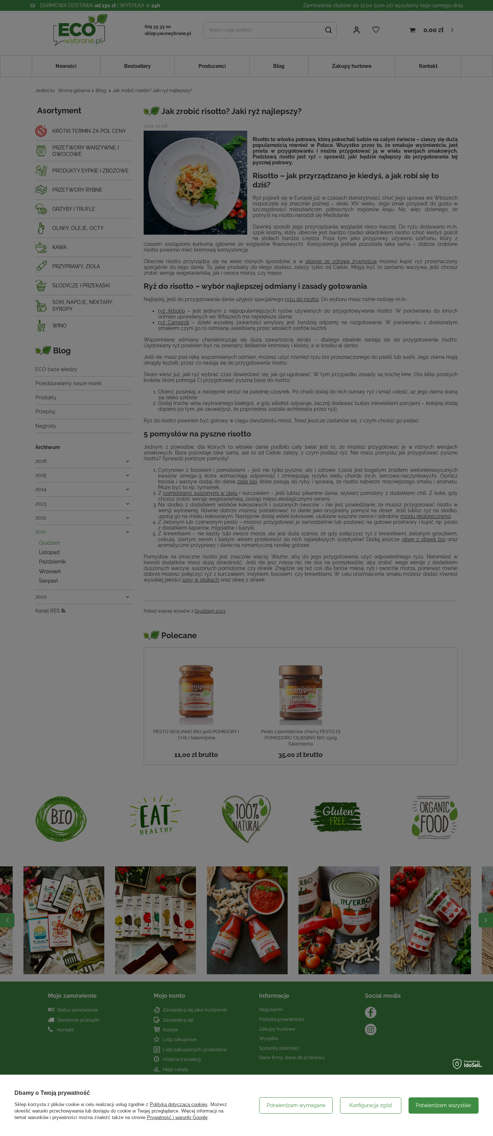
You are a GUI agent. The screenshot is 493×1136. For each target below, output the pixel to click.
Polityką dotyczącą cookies (179, 1104)
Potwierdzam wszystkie (443, 1105)
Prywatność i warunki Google (177, 1117)
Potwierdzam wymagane (296, 1105)
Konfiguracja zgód (370, 1105)
